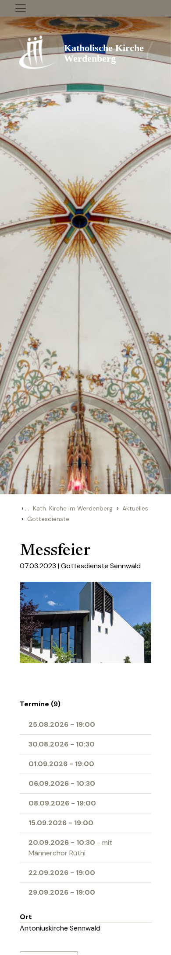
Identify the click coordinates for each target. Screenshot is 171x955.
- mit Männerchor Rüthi (70, 848)
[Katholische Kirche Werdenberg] (85, 51)
